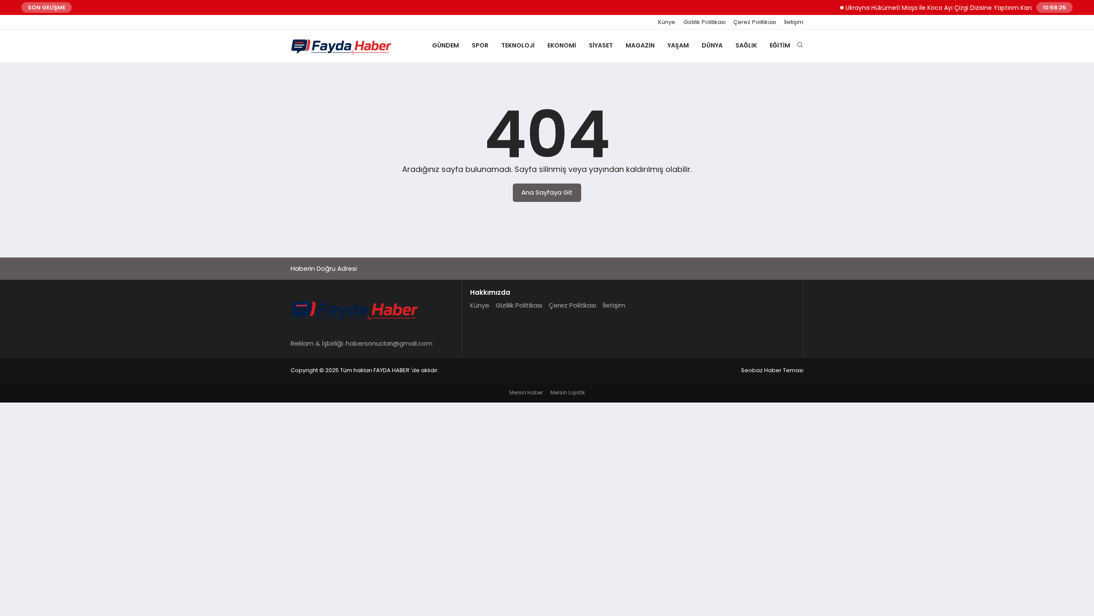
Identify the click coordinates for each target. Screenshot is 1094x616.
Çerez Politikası (754, 22)
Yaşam (678, 45)
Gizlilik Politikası (704, 22)
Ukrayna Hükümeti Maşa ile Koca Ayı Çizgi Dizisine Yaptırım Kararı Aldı (939, 7)
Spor (480, 45)
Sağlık (746, 45)
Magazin (640, 45)
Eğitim (780, 45)
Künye (666, 22)
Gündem (445, 45)
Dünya (712, 45)
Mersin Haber (526, 392)
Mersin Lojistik (567, 392)
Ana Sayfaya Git (547, 192)
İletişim (793, 22)
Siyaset (601, 45)
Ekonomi (561, 45)
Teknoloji (518, 45)
